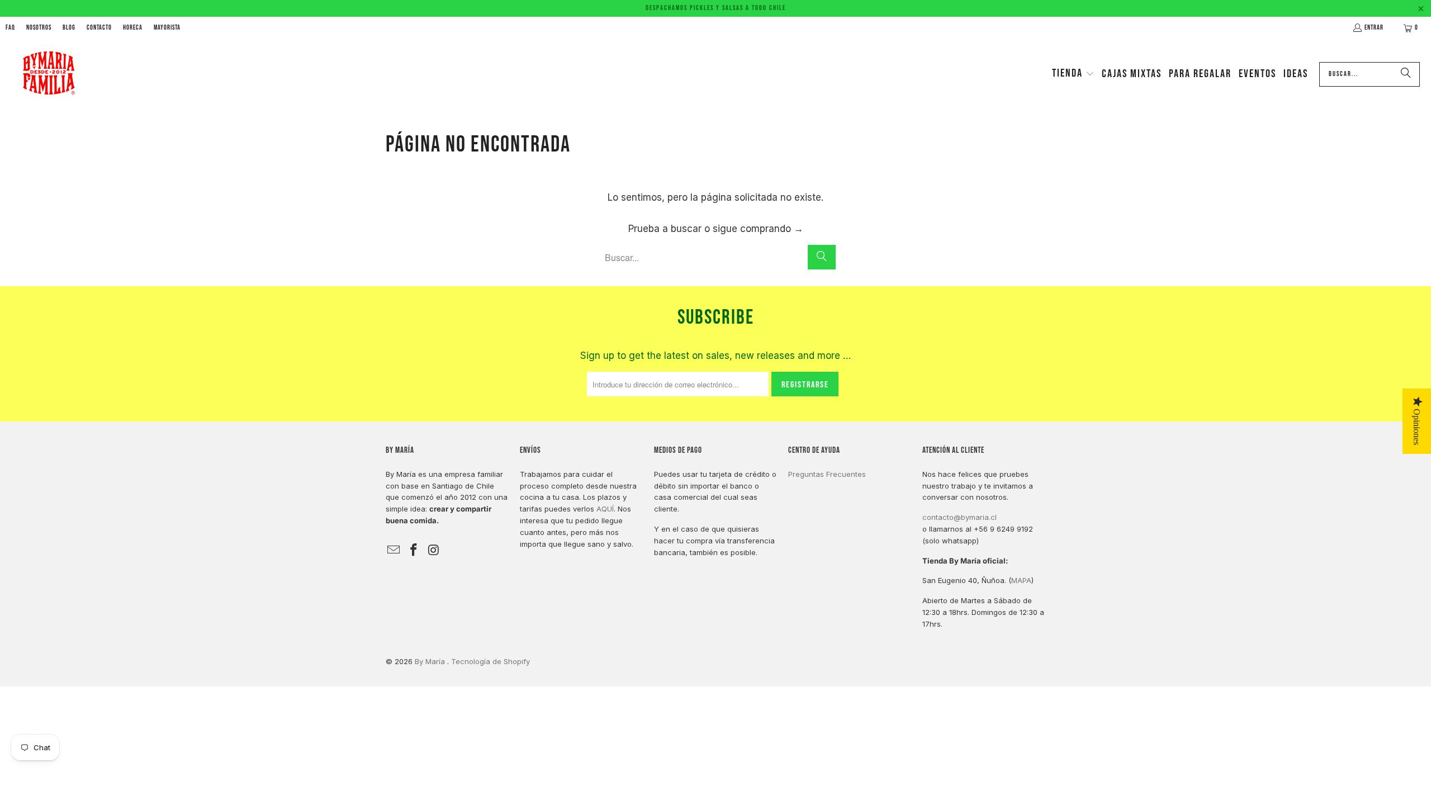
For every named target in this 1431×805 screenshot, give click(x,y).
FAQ (10, 27)
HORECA (133, 27)
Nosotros (38, 27)
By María (431, 661)
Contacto (99, 27)
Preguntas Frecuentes (827, 474)
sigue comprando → (758, 228)
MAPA (1021, 580)
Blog (69, 27)
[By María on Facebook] (414, 550)
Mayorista (167, 27)
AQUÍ (605, 508)
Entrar (1373, 27)
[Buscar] (1406, 74)
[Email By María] (394, 550)
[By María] (49, 74)
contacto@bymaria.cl (959, 517)
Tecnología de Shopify (490, 661)
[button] (1073, 74)
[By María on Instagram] (433, 550)
